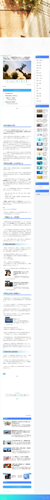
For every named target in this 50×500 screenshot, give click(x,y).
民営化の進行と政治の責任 (12, 103)
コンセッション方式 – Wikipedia (9, 209)
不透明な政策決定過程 (11, 99)
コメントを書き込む (17, 486)
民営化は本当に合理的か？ (10, 101)
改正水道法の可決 (8, 93)
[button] (26, 81)
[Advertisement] (25, 47)
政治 (4, 373)
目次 (16, 90)
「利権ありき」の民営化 (10, 97)
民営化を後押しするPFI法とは (11, 95)
